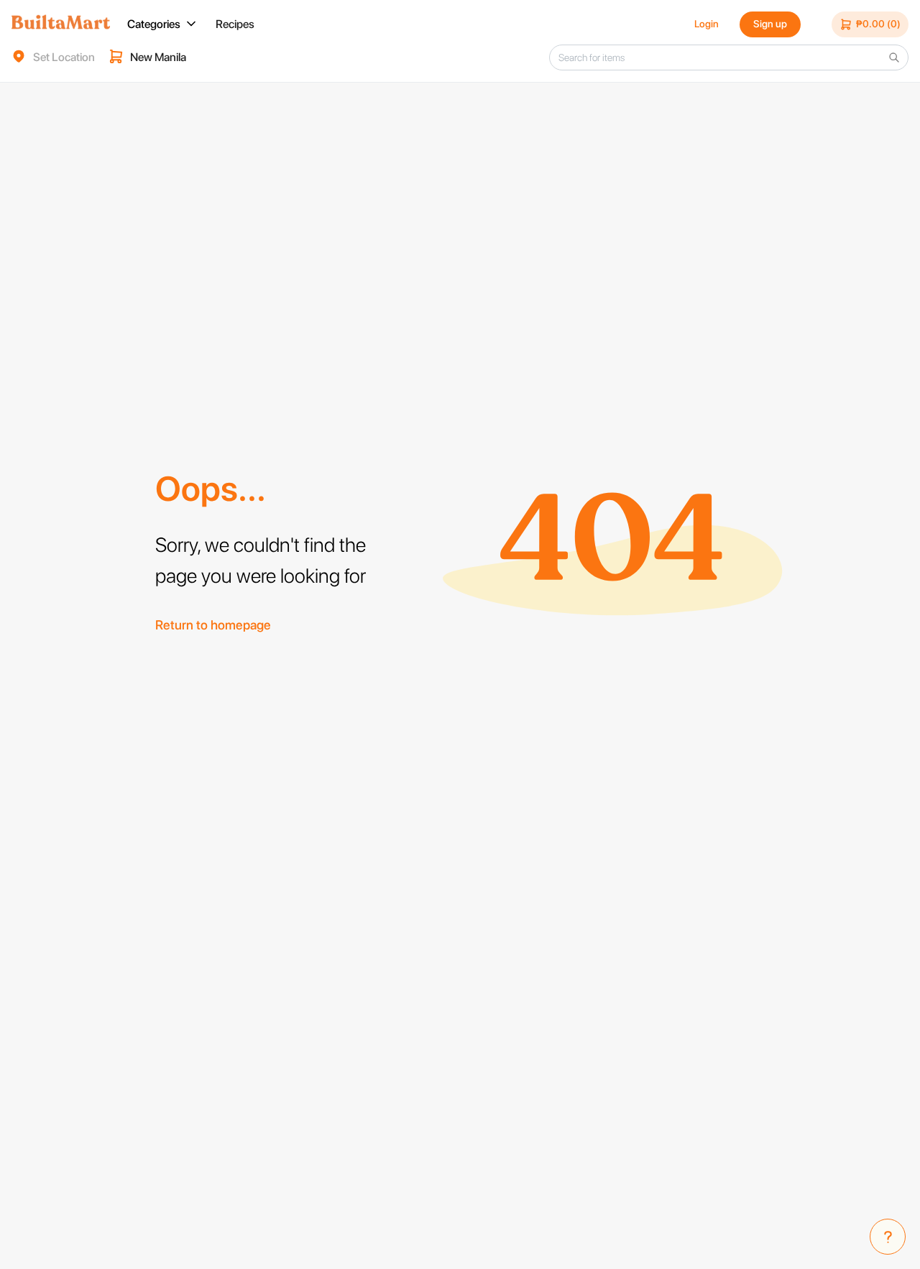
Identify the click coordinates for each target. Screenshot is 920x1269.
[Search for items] (894, 57)
